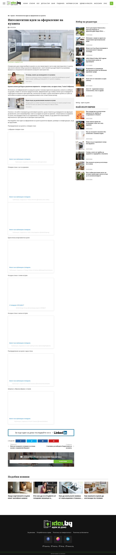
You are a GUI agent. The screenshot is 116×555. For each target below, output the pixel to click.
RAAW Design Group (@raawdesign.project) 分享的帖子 (31, 308)
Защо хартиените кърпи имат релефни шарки (19, 497)
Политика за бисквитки (80, 532)
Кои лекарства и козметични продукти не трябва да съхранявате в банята (95, 113)
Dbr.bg (62, 546)
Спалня (32, 3)
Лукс (105, 3)
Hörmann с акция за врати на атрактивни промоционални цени (96, 39)
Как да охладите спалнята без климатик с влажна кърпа (96, 132)
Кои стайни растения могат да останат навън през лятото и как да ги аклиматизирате (97, 174)
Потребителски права (44, 532)
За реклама (31, 532)
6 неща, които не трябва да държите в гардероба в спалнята (97, 153)
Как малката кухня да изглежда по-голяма (96, 163)
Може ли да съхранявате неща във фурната (96, 143)
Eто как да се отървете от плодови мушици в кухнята (44, 497)
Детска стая (45, 3)
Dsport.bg (47, 546)
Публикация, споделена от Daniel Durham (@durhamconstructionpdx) (31, 383)
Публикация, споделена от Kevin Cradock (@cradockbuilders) (31, 421)
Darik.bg (55, 546)
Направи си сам (72, 3)
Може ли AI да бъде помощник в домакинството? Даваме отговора (97, 49)
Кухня (25, 3)
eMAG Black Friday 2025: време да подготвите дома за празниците (96, 60)
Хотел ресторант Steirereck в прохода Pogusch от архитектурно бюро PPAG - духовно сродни (95, 29)
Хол (38, 3)
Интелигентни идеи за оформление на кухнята (31, 16)
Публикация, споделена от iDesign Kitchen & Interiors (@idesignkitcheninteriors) (30, 270)
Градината (60, 3)
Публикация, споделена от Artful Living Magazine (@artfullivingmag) (31, 232)
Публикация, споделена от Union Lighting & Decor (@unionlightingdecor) (31, 345)
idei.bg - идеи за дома (83, 103)
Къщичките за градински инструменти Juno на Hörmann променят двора (96, 70)
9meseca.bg (70, 546)
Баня (53, 3)
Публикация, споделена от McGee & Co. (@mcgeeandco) (31, 162)
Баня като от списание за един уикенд (96, 79)
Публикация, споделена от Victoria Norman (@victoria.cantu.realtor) (31, 199)
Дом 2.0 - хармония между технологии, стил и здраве (95, 89)
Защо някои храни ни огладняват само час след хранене (94, 123)
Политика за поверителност (62, 532)
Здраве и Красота (86, 3)
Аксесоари (98, 3)
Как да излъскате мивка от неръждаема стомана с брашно (70, 497)
